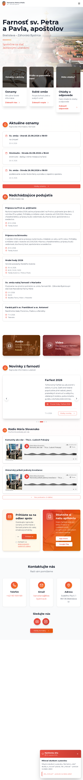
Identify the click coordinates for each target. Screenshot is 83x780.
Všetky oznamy (40, 186)
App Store (63, 539)
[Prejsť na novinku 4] (43, 421)
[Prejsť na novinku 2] (38, 421)
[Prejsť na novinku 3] (40, 421)
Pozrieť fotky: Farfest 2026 (60, 404)
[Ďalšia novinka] (76, 398)
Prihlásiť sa (29, 537)
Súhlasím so (24, 544)
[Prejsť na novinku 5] (46, 421)
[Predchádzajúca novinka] (6, 398)
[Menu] (79, 3)
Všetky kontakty (40, 631)
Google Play (64, 544)
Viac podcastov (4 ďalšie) (43, 497)
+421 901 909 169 (14, 596)
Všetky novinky (66, 413)
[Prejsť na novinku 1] (36, 421)
